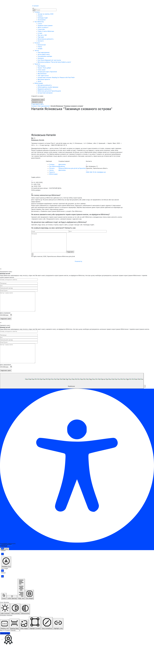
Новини (40, 16)
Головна (37, 12)
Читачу (36, 50)
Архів (39, 81)
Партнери (41, 37)
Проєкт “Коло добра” (44, 68)
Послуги (37, 43)
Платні (40, 46)
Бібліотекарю (38, 83)
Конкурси (41, 58)
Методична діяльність (45, 85)
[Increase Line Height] (2, 570)
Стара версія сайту (37, 104)
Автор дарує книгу (44, 54)
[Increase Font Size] (2, 548)
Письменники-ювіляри (45, 56)
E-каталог (35, 6)
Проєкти (37, 64)
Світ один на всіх (43, 75)
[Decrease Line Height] (2, 576)
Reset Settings (5, 633)
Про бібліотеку (39, 21)
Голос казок (41, 70)
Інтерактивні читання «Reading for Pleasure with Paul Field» (56, 77)
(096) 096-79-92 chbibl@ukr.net (96, 172)
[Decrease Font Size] (2, 554)
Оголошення (41, 20)
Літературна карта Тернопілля (47, 71)
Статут (40, 23)
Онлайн (40, 48)
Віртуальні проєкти (44, 79)
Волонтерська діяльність (45, 39)
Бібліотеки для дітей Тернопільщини (49, 91)
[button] (144, 386)
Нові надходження (43, 52)
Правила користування (45, 25)
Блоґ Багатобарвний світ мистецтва (49, 60)
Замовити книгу (37, 102)
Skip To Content (5, 630)
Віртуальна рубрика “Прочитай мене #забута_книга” (54, 62)
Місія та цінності (43, 27)
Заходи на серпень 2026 (45, 14)
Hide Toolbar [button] (5, 549)
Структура (41, 29)
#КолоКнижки (42, 73)
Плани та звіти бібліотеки (46, 31)
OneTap (10, 545)
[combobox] (72, 381)
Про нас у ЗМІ (42, 35)
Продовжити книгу (38, 99)
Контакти (41, 41)
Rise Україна (41, 66)
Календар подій (43, 18)
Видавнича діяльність (44, 89)
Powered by (79, 261)
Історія (40, 33)
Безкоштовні (42, 45)
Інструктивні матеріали (45, 93)
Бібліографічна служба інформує (48, 87)
